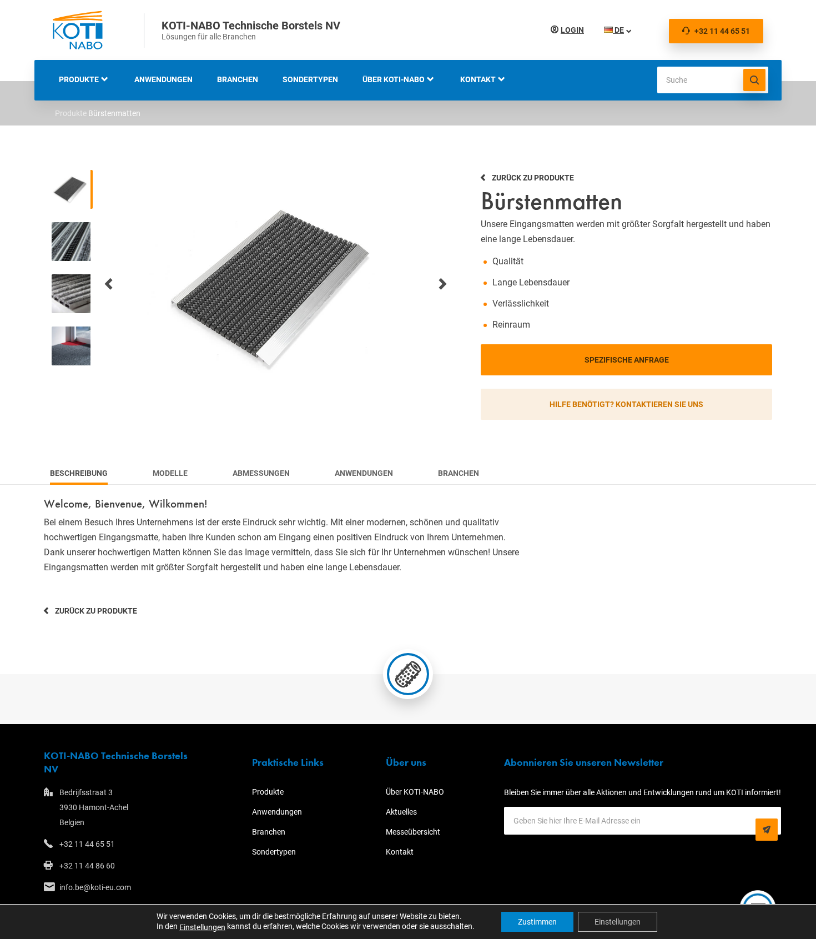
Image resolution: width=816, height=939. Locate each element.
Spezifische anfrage (627, 359)
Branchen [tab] (458, 473)
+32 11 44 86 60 (87, 865)
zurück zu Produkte (96, 610)
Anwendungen (163, 79)
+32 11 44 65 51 (722, 31)
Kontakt (478, 79)
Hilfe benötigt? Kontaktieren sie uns (626, 404)
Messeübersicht (413, 831)
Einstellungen (202, 927)
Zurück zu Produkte (533, 177)
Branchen (237, 79)
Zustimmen (537, 921)
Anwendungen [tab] (364, 473)
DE (618, 30)
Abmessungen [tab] (261, 473)
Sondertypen (310, 79)
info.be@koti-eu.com (95, 887)
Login (572, 30)
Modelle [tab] (170, 473)
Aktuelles (401, 811)
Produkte (79, 79)
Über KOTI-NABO (393, 79)
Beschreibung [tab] (79, 473)
